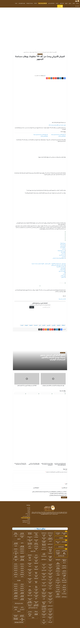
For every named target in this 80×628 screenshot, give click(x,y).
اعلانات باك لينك (36, 549)
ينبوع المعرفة (63, 243)
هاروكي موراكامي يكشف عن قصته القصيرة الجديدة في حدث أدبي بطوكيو (34, 464)
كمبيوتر (70, 3)
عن (39, 325)
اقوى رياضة (50, 547)
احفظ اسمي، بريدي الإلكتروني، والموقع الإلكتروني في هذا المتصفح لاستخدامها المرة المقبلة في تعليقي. (49, 491)
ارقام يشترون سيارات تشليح (36, 605)
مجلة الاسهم (64, 567)
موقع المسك (62, 247)
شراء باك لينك (50, 532)
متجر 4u (50, 588)
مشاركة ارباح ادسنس (58, 533)
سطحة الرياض (36, 587)
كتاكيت (64, 274)
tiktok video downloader (16, 619)
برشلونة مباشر (29, 558)
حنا (50, 620)
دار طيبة (63, 258)
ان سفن (64, 562)
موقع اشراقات (64, 553)
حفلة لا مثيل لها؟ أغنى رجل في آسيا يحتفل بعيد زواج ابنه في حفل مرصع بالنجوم (20, 464)
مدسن (58, 578)
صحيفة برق (58, 550)
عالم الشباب (61, 537)
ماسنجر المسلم (62, 255)
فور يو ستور (44, 585)
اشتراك (31, 307)
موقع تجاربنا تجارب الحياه (30, 543)
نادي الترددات (64, 582)
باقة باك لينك (64, 541)
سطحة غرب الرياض (30, 593)
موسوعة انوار (64, 596)
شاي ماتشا (50, 622)
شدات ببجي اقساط (50, 565)
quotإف (58, 325)
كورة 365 (36, 611)
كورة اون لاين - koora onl (22, 557)
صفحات (16, 3)
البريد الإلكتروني (64, 487)
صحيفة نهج (64, 572)
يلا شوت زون (22, 609)
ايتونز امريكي (44, 570)
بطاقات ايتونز (44, 608)
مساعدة (35, 325)
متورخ (64, 578)
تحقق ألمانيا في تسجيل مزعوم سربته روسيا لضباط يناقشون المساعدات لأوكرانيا (52, 357)
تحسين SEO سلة (58, 542)
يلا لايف (33, 617)
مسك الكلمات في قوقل (64, 560)
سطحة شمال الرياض (36, 593)
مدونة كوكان (58, 570)
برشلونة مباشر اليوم (16, 533)
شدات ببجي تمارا (44, 565)
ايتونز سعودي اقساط (50, 574)
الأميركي (53, 325)
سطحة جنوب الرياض (36, 596)
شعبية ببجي (50, 608)
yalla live (18, 611)
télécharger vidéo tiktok (19, 622)
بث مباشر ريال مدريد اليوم (30, 614)
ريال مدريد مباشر (36, 561)
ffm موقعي (63, 277)
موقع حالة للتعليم (50, 557)
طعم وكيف (63, 263)
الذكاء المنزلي (62, 3)
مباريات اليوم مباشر (36, 558)
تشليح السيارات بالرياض (57, 258)
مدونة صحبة (64, 593)
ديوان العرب (36, 546)
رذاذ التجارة (58, 587)
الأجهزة (66, 3)
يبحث (22, 325)
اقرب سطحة (30, 595)
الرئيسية (77, 3)
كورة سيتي (30, 611)
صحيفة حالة (62, 244)
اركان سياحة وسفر (61, 555)
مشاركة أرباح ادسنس (51, 3)
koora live (16, 548)
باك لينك (57, 3)
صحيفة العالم (44, 559)
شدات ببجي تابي (44, 568)
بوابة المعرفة (62, 269)
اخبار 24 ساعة (44, 556)
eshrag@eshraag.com (44, 514)
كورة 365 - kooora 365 (22, 560)
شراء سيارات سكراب (30, 599)
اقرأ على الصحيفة (62, 299)
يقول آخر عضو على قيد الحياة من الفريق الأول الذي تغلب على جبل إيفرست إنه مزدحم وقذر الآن (46, 464)
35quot (63, 325)
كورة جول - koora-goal (22, 546)
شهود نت (57, 589)
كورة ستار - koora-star (16, 543)
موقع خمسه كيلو (62, 271)
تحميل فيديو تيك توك (16, 616)
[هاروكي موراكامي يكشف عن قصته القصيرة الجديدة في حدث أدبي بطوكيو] (33, 427)
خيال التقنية (64, 565)
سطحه (30, 586)
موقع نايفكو (63, 268)
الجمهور (48, 325)
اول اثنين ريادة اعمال (64, 533)
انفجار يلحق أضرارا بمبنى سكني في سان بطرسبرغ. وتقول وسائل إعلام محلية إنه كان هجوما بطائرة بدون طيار (60, 464)
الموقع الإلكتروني (36, 487)
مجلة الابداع (58, 580)
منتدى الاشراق (50, 544)
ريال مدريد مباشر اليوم (22, 533)
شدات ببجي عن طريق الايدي (44, 589)
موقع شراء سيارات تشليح (29, 602)
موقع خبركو (63, 252)
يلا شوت (36, 555)
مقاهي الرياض (48, 263)
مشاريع (30, 546)
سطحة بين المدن (36, 590)
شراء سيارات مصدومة (30, 605)
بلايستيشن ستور (50, 611)
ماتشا (44, 620)
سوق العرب (36, 536)
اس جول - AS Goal (15, 560)
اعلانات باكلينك (33, 551)
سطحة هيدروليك (29, 590)
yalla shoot (30, 555)
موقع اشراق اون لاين (58, 553)
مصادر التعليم (44, 549)
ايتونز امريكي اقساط (44, 596)
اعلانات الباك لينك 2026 (44, 545)
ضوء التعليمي (64, 550)
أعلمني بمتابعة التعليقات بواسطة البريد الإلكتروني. (58, 493)
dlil (64, 272)
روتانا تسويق (64, 580)
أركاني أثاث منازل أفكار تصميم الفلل (58, 265)
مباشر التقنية (58, 591)
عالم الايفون (64, 570)
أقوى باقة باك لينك (30, 540)
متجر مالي (63, 253)
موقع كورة (19, 580)
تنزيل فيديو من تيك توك (22, 616)
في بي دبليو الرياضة (61, 250)
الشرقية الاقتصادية (58, 568)
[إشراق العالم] (77, 1)
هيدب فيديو (58, 585)
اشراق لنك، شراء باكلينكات (50, 538)
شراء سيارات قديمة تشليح (33, 607)
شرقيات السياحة (58, 594)
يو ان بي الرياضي (43, 554)
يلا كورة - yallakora (15, 557)
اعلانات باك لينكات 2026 (19, 603)
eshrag (43, 75)
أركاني (64, 591)
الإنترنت (73, 3)
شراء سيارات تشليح (36, 602)
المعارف (64, 585)
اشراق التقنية (58, 559)
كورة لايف (22, 566)
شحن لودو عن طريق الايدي (44, 606)
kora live (22, 586)
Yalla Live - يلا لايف (15, 554)
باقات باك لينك (44, 535)
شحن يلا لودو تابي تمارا (44, 593)
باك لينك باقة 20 (30, 537)
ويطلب (26, 325)
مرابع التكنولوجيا (58, 563)
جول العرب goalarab (36, 614)
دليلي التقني (63, 275)
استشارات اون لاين (58, 583)
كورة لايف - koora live (22, 593)
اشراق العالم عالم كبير (44, 542)
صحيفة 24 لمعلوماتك (29, 3)
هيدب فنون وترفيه (50, 560)
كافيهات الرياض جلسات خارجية (38, 263)
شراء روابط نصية (50, 535)
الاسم (66, 483)
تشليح (36, 598)
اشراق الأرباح (58, 596)
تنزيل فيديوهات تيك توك (22, 619)
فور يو (44, 598)
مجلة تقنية (50, 553)
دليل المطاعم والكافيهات (56, 263)
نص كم (63, 249)
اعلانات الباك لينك (44, 538)
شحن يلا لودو (50, 605)
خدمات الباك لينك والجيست (36, 533)
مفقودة (30, 325)
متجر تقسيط (44, 579)
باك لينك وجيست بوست (50, 550)
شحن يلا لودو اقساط (44, 574)
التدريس (50, 541)
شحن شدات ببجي (50, 602)
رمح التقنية (64, 587)
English (35, 3)
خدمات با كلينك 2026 (36, 543)
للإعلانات (24, 626)
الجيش (43, 325)
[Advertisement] (40, 15)
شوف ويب (58, 565)
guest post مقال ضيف (30, 533)
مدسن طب (44, 547)
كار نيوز (58, 572)
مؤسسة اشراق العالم (22, 3)
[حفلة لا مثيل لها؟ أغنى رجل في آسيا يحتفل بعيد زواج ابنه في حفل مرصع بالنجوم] (20, 427)
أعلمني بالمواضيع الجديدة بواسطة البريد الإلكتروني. (57, 495)
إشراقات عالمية (49, 52)
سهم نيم (63, 256)
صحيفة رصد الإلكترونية (61, 266)
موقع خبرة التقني (64, 575)
